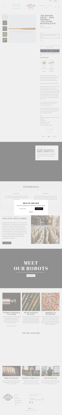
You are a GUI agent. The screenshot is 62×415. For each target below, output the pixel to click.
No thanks (31, 211)
